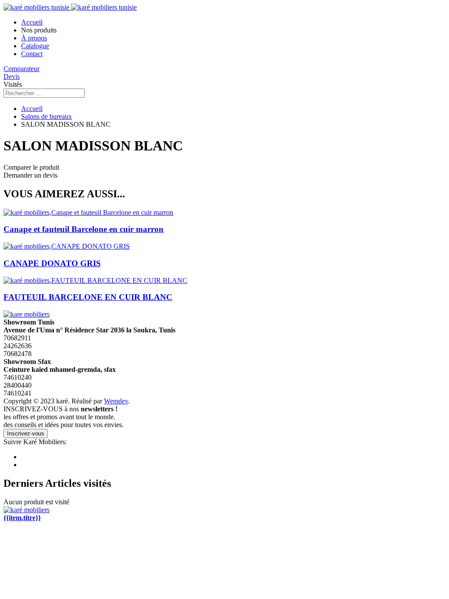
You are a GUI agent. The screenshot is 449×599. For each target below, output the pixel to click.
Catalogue (35, 46)
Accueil (32, 22)
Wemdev (116, 401)
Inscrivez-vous (25, 433)
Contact (32, 53)
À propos (34, 38)
